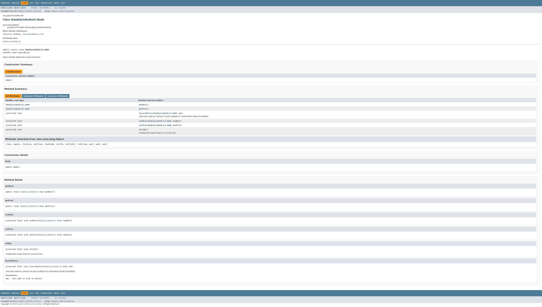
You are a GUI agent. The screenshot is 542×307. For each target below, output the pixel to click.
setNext (143, 121)
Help (63, 3)
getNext (143, 105)
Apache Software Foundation (29, 304)
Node (8, 80)
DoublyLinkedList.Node (18, 105)
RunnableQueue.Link (33, 34)
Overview (5, 3)
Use (31, 3)
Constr (28, 11)
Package (15, 3)
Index (56, 3)
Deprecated (46, 3)
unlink (142, 129)
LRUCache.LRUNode (12, 34)
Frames (34, 8)
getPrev (143, 109)
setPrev (143, 125)
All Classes (60, 8)
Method (37, 11)
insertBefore (145, 113)
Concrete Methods (57, 96)
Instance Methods (33, 96)
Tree (37, 3)
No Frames (45, 8)
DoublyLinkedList (12, 41)
